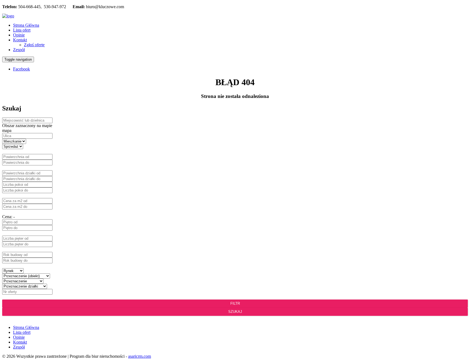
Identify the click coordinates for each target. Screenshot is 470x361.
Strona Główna (26, 25)
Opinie (19, 35)
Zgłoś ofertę (34, 44)
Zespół (19, 49)
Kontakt (20, 40)
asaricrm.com (139, 356)
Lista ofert (21, 30)
